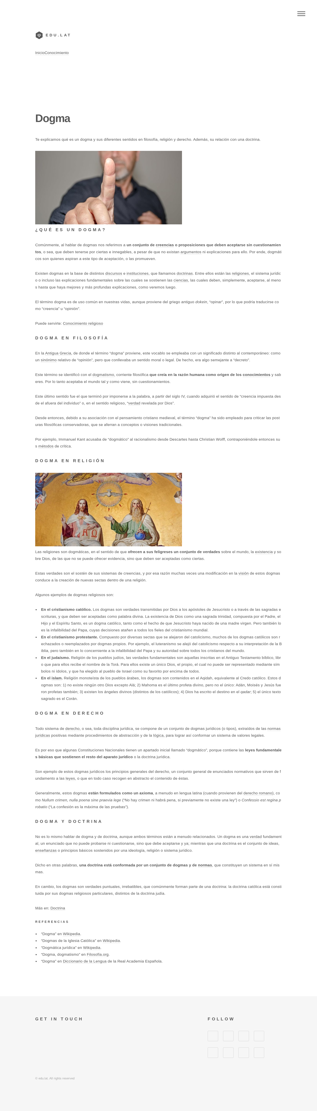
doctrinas (185, 273)
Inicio (40, 53)
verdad (134, 403)
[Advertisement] (158, 84)
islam (57, 678)
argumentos (191, 252)
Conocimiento (57, 53)
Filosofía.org (98, 954)
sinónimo (49, 360)
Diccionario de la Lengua (85, 961)
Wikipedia (71, 934)
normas (205, 865)
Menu (301, 14)
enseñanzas (46, 850)
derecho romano (257, 793)
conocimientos (256, 374)
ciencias (181, 280)
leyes (70, 778)
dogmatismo (103, 374)
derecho (72, 728)
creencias (165, 245)
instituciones (138, 273)
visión (243, 573)
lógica (158, 735)
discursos (113, 273)
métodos (46, 446)
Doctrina (57, 908)
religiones (240, 273)
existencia (264, 552)
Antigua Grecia (58, 353)
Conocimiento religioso (83, 323)
